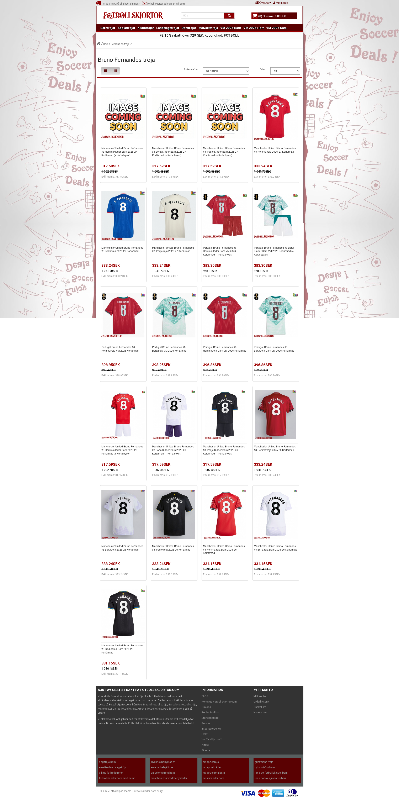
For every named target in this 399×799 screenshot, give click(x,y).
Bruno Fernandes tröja (116, 44)
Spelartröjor (126, 28)
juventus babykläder (163, 761)
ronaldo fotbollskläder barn (271, 772)
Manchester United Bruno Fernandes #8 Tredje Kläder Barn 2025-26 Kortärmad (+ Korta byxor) (224, 450)
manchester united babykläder (169, 778)
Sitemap (207, 750)
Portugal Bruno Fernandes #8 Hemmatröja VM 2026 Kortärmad (120, 348)
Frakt (205, 734)
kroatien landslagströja (113, 767)
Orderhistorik (261, 701)
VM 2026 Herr (253, 28)
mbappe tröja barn (214, 772)
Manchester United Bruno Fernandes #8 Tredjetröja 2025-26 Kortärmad (173, 547)
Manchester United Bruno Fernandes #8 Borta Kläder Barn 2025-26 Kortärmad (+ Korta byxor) (173, 450)
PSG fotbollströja (173, 708)
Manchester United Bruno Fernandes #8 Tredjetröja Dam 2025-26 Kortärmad (122, 648)
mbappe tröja (211, 761)
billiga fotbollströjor (111, 772)
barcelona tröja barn (163, 772)
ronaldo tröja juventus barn (271, 778)
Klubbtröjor (146, 28)
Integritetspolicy (211, 728)
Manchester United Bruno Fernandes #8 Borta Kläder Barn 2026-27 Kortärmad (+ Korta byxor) (173, 151)
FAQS (205, 696)
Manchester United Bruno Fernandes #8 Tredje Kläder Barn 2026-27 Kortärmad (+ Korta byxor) (224, 151)
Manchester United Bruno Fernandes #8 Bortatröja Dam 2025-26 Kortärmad (275, 547)
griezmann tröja (264, 761)
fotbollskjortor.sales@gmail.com (166, 3)
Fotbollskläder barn (140, 723)
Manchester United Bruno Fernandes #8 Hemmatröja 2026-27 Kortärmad (275, 149)
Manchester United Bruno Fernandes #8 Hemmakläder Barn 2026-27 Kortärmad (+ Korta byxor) (122, 151)
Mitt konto (260, 696)
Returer (206, 723)
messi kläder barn (213, 778)
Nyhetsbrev (260, 712)
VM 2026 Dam (276, 28)
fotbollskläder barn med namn (117, 778)
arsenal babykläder (162, 767)
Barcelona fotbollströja (182, 704)
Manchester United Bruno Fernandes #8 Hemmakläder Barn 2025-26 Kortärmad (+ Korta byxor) (122, 450)
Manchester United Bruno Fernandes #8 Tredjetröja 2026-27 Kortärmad (173, 249)
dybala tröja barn (265, 767)
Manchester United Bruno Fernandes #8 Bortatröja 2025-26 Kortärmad (122, 547)
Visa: (263, 69)
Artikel (205, 744)
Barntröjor (107, 28)
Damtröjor (189, 28)
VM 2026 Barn (230, 28)
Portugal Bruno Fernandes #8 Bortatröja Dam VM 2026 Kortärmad (274, 348)
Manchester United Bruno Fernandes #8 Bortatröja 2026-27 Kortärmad (122, 249)
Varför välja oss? (212, 739)
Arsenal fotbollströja (149, 708)
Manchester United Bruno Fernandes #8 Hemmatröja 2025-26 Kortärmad (275, 448)
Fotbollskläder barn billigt (148, 791)
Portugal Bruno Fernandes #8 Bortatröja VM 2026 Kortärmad (169, 348)
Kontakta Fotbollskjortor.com (219, 701)
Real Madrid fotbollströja (152, 704)
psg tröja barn (107, 761)
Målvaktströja (208, 28)
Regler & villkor (210, 712)
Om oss (206, 707)
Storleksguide (210, 717)
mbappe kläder (212, 767)
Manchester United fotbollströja (117, 708)
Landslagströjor (167, 28)
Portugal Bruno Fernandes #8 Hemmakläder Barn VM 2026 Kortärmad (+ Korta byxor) (219, 251)
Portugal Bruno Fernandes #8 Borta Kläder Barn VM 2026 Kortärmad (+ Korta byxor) (274, 251)
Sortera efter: (190, 69)
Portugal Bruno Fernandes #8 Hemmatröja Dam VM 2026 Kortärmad (224, 348)
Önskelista (260, 707)
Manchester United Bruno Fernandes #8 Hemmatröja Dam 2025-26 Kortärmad (224, 549)
